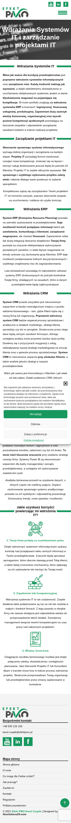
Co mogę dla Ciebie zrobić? (19, 776)
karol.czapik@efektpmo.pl (17, 732)
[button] (65, 383)
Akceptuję (36, 414)
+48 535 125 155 (12, 726)
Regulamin (9, 799)
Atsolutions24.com (14, 814)
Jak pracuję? (10, 782)
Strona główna (11, 764)
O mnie (7, 770)
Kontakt (7, 793)
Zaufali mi (8, 787)
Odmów (35, 424)
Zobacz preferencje (35, 434)
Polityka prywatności (34, 440)
